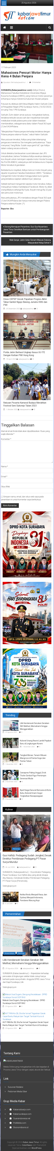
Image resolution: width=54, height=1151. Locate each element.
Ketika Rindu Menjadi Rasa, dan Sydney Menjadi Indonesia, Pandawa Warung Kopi (33, 897)
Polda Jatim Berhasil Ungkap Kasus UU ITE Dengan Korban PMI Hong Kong (24, 354)
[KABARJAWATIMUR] (13, 1061)
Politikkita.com (19, 1123)
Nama (4, 466)
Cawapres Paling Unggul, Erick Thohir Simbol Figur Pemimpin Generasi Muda (33, 776)
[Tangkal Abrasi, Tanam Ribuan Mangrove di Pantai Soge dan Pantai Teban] (11, 757)
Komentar (6, 439)
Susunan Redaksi (15, 1087)
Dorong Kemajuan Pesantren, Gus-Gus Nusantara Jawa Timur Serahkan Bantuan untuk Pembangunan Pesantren (26, 229)
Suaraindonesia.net (21, 1118)
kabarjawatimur (28, 309)
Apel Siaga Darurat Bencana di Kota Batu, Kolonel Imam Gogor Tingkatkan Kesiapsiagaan (35, 793)
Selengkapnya (9, 886)
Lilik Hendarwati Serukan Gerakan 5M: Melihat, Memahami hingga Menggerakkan (34, 726)
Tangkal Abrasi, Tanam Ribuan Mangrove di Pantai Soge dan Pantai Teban (33, 758)
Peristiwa (16, 849)
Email (4, 476)
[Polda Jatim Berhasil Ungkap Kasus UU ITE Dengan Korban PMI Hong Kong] (27, 331)
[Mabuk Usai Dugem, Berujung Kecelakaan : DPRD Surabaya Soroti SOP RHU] (26, 996)
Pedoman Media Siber (17, 1091)
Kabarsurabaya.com (22, 1114)
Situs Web (5, 486)
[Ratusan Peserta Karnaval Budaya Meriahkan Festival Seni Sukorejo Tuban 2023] (27, 381)
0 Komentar (36, 82)
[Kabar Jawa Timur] (4, 27)
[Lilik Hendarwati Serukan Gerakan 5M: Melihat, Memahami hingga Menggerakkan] (11, 725)
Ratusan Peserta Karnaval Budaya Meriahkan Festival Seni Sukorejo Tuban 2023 (24, 404)
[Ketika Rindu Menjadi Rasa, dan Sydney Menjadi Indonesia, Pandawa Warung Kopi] (11, 897)
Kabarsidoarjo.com (21, 1109)
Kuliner (7, 849)
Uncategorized (7, 59)
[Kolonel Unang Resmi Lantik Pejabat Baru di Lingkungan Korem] (11, 743)
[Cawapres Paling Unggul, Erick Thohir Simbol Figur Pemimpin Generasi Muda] (11, 775)
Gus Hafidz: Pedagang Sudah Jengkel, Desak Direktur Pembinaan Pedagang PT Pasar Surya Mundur (27, 858)
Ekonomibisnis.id (20, 1127)
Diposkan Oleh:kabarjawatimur (14, 82)
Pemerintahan (9, 953)
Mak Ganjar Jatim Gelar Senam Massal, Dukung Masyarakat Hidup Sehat (30, 241)
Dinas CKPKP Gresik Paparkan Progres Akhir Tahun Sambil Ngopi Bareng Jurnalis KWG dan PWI (25, 302)
